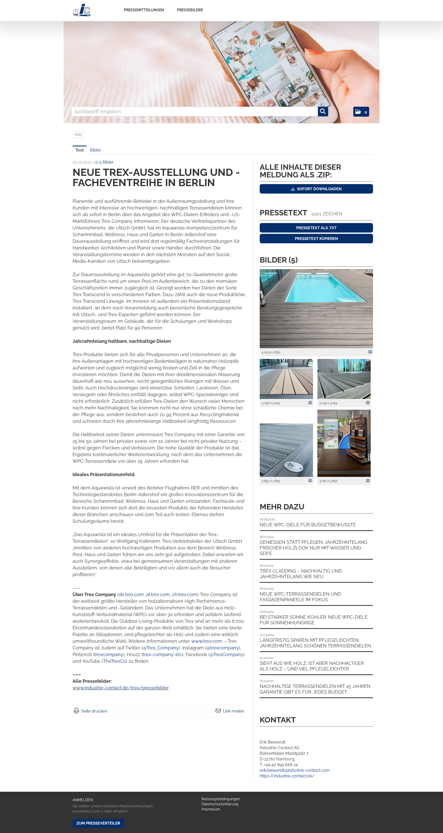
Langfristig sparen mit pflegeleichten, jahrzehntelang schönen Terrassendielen (315, 642)
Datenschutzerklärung (220, 804)
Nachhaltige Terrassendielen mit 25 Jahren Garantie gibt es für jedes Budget (315, 689)
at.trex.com (158, 594)
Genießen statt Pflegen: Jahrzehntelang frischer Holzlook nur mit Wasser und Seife (313, 547)
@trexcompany (222, 647)
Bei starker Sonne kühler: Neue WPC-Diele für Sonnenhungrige (314, 619)
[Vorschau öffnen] (316, 308)
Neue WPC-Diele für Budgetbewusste (308, 524)
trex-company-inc (162, 654)
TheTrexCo (114, 661)
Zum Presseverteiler (98, 823)
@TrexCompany (226, 654)
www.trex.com (206, 641)
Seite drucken (94, 711)
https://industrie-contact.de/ (287, 776)
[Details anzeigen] (369, 352)
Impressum (211, 809)
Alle (78, 134)
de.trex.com (131, 594)
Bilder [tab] (95, 150)
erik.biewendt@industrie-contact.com (295, 770)
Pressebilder (190, 10)
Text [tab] (79, 150)
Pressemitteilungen (144, 10)
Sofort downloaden (318, 189)
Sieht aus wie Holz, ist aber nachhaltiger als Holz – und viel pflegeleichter (312, 665)
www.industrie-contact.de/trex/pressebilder (121, 687)
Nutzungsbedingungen (221, 799)
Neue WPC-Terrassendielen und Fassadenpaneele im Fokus (300, 596)
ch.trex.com (184, 594)
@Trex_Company (161, 647)
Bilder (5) (279, 259)
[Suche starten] (323, 111)
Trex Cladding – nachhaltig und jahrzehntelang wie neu (301, 573)
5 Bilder (106, 162)
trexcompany (108, 654)
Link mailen (233, 711)
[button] (361, 112)
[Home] (81, 10)
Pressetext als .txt (316, 228)
